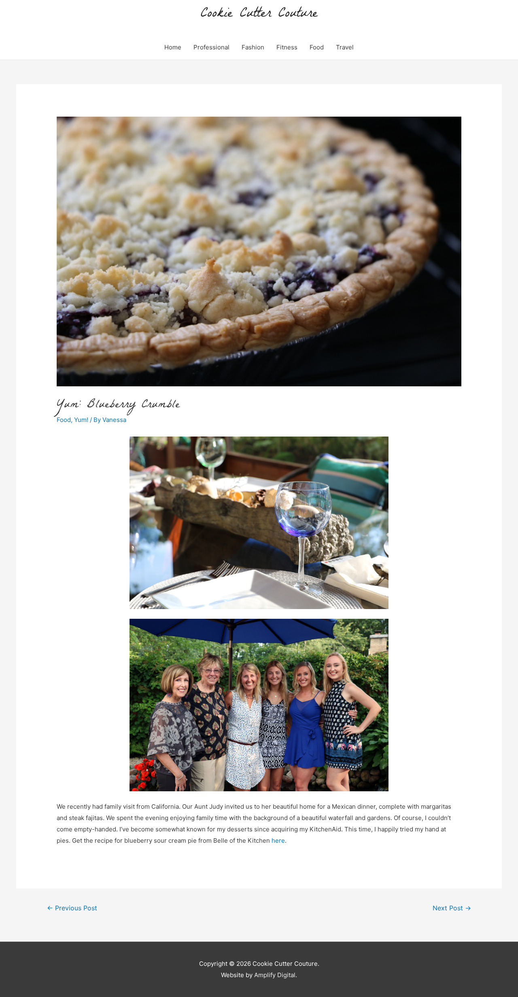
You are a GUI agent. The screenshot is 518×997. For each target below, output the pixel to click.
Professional (211, 47)
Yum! (81, 420)
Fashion (253, 47)
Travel (345, 47)
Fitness (286, 47)
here (278, 840)
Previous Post (72, 908)
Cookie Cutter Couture (259, 14)
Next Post (452, 908)
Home (172, 47)
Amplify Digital (274, 975)
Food (317, 47)
